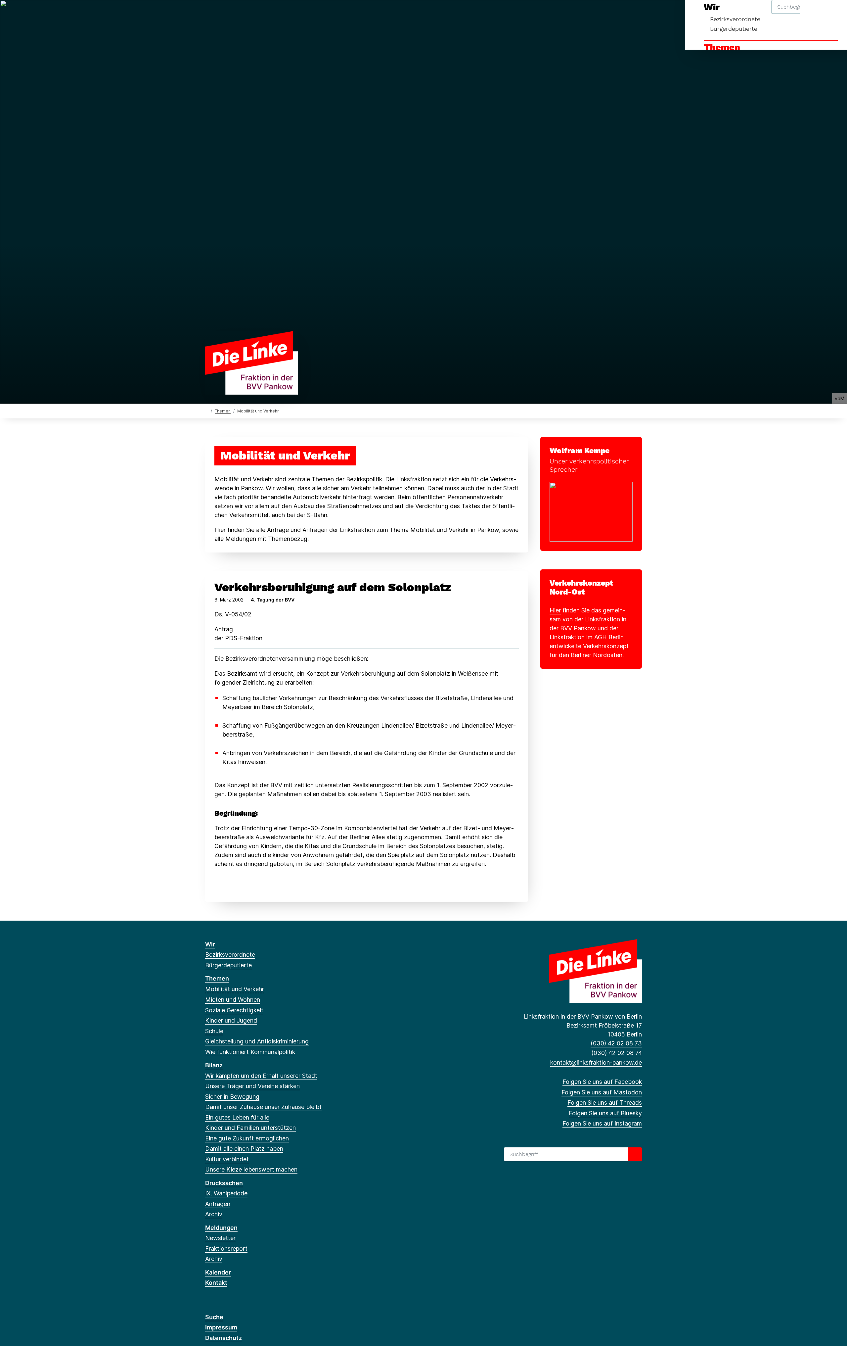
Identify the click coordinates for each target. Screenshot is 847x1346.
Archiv (213, 1214)
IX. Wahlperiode (226, 1193)
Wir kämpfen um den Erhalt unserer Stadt (261, 1075)
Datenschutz (223, 1337)
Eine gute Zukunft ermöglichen (247, 1138)
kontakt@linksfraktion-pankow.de (596, 1062)
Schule (214, 1031)
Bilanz (214, 1065)
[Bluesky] (241, 14)
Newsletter (220, 1237)
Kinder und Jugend (231, 1020)
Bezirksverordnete (230, 954)
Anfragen (217, 1203)
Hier (555, 610)
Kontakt (216, 1282)
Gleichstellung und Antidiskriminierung (257, 1041)
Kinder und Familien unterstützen (250, 1127)
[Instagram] (252, 14)
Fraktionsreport (226, 1248)
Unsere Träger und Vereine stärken (252, 1085)
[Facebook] (208, 14)
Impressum (221, 1327)
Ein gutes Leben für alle (237, 1117)
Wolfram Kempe (579, 450)
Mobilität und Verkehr (234, 988)
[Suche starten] (635, 1154)
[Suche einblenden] (813, 13)
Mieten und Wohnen (232, 999)
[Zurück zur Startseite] (251, 362)
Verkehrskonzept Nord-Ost (581, 587)
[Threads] (230, 14)
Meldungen (221, 1227)
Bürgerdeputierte (733, 28)
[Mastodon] (219, 14)
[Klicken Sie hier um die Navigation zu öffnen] (833, 13)
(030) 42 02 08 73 (616, 1043)
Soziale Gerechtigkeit (234, 1010)
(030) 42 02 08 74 (616, 1052)
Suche (214, 1317)
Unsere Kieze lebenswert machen (251, 1169)
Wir (210, 944)
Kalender (218, 1272)
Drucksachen (224, 1182)
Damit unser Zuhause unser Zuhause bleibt (263, 1106)
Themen (722, 47)
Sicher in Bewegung (232, 1096)
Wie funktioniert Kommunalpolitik (250, 1051)
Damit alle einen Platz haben (244, 1148)
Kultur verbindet (227, 1159)
